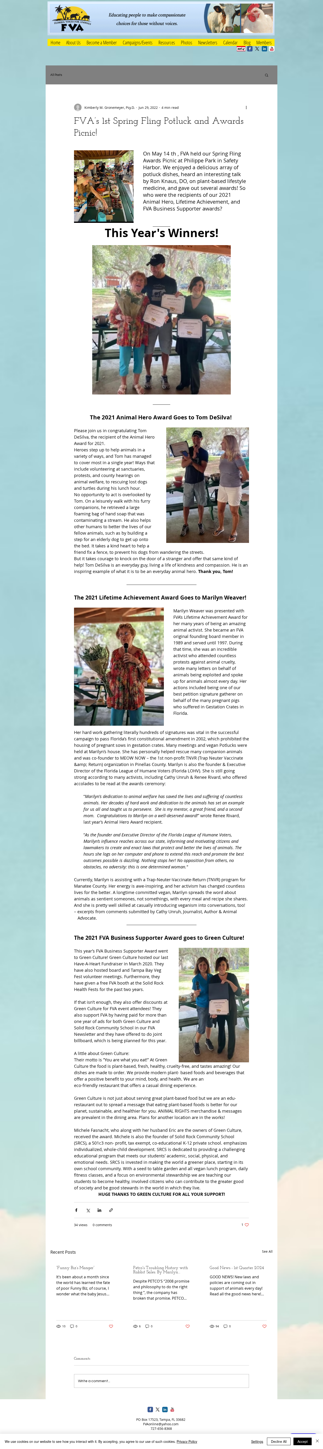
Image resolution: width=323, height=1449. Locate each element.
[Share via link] (111, 1210)
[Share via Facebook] (76, 1210)
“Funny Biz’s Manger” (75, 1268)
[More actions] (246, 107)
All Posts (56, 75)
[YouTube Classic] (272, 48)
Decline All (279, 1441)
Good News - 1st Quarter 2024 (237, 1268)
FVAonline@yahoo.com (161, 1424)
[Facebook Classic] (250, 48)
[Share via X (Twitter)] (88, 1210)
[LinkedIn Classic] (264, 48)
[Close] (317, 1441)
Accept (302, 1441)
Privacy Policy (187, 1441)
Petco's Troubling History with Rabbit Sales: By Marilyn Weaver (160, 1270)
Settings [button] (257, 1441)
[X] (257, 48)
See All (267, 1251)
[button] (137, 42)
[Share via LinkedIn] (99, 1210)
